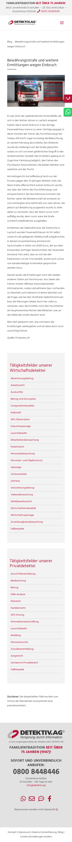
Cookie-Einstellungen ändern (36, 837)
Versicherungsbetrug (22, 488)
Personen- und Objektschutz (26, 460)
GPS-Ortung (17, 615)
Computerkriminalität (22, 406)
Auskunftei (17, 392)
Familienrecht (18, 608)
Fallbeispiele (17, 529)
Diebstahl (16, 413)
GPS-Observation (20, 419)
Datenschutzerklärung (44, 832)
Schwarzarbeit (19, 474)
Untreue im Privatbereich (24, 663)
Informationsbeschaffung (25, 622)
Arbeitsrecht (18, 385)
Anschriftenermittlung (23, 574)
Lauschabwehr (19, 433)
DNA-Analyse (18, 594)
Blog (60, 832)
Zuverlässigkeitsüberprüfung (27, 522)
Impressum (24, 832)
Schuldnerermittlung (22, 649)
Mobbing (16, 635)
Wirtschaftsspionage (22, 515)
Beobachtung (18, 581)
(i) (57, 809)
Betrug (14, 587)
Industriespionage (21, 426)
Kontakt (12, 832)
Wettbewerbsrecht (21, 501)
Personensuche (19, 642)
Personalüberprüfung (23, 454)
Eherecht (16, 601)
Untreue (15, 481)
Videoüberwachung (22, 495)
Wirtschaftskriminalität (23, 508)
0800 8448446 (50, 11)
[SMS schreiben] (41, 800)
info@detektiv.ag (36, 785)
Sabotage (16, 467)
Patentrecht (17, 447)
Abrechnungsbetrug (22, 378)
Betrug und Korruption (23, 399)
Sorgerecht (17, 656)
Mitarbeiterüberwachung (25, 440)
